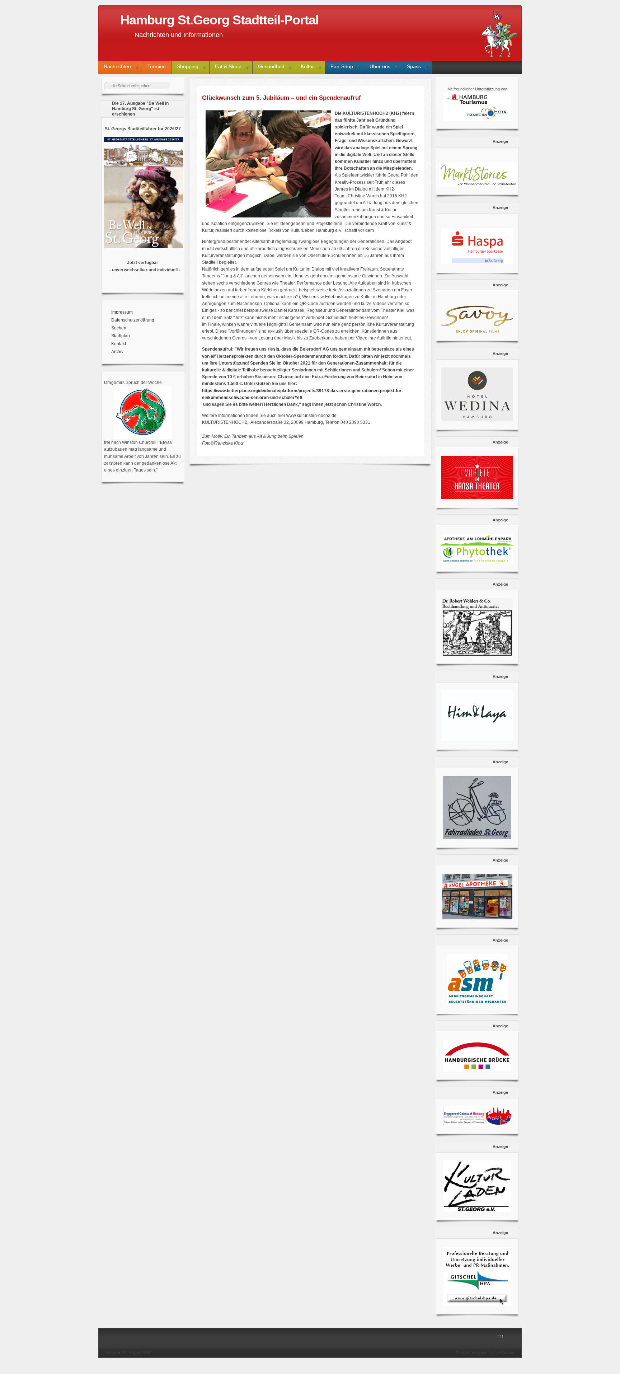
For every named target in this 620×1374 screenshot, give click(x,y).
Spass (414, 66)
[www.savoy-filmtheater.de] (477, 319)
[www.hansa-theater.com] (477, 477)
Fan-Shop (341, 66)
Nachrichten (117, 66)
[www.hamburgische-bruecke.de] (477, 1055)
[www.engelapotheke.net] (477, 896)
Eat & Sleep (228, 66)
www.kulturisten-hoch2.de (311, 415)
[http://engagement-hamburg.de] (477, 1124)
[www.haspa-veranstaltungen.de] (477, 246)
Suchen (118, 327)
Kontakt (118, 343)
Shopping (187, 66)
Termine (156, 66)
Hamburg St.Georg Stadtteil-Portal (219, 20)
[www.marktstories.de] (477, 174)
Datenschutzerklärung (132, 320)
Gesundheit (271, 66)
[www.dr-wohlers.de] (477, 627)
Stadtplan (120, 335)
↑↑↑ (500, 1336)
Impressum (122, 312)
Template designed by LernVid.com (485, 1353)
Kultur (307, 66)
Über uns (380, 66)
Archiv (117, 351)
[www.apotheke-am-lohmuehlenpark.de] (477, 549)
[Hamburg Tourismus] (477, 119)
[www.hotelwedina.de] (477, 394)
